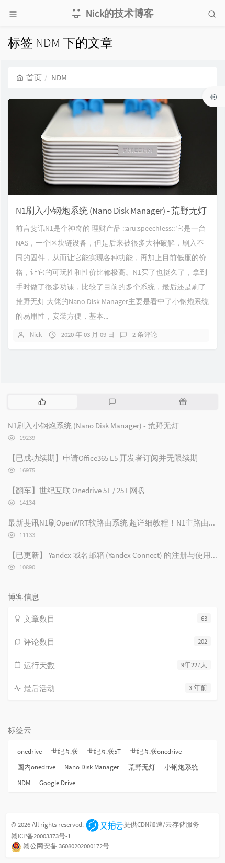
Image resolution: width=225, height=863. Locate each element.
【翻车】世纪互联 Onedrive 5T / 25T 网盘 (76, 490)
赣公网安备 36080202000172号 (66, 846)
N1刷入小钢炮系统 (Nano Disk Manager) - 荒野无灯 (111, 210)
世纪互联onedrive (156, 751)
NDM (23, 782)
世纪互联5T (104, 751)
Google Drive (57, 782)
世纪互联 (64, 751)
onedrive (29, 751)
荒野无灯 (141, 767)
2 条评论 (145, 334)
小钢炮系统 (181, 767)
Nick (36, 334)
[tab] (42, 402)
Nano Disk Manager (91, 767)
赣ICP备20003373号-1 (41, 836)
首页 (34, 78)
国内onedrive (36, 767)
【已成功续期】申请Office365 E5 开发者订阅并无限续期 (103, 458)
